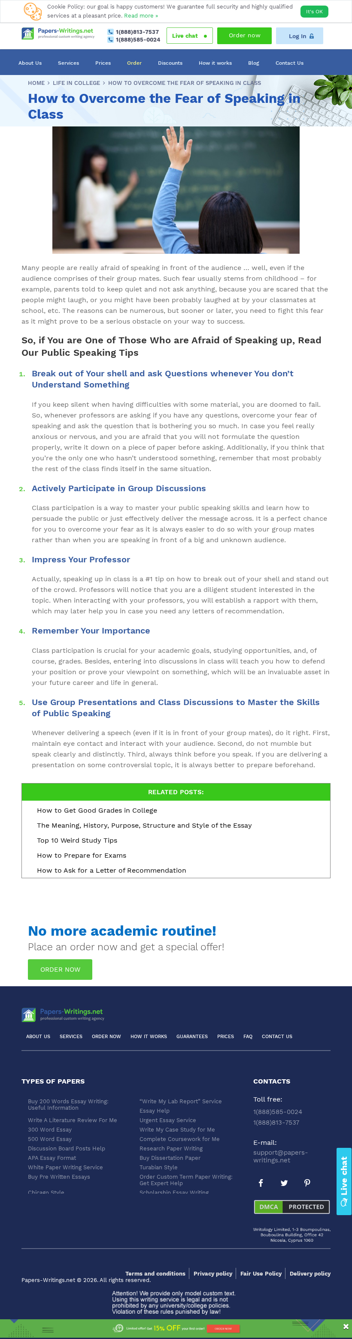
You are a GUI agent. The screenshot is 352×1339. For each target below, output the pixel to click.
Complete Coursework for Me (180, 1139)
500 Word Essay (50, 1139)
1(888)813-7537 (137, 32)
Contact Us (289, 63)
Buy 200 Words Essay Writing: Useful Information (68, 1104)
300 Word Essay (50, 1129)
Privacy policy (213, 1273)
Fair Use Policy (261, 1273)
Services (68, 63)
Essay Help (155, 1111)
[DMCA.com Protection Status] (292, 1213)
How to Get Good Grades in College (97, 810)
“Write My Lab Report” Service (181, 1101)
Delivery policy (310, 1273)
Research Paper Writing (171, 1148)
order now (60, 969)
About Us (30, 63)
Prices (103, 63)
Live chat (186, 36)
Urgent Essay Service (168, 1120)
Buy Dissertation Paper (170, 1158)
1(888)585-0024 (138, 39)
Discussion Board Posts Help (66, 1148)
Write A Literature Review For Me (72, 1120)
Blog (253, 63)
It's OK (314, 12)
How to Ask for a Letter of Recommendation (111, 870)
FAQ (247, 1036)
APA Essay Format (52, 1158)
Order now (245, 35)
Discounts (170, 63)
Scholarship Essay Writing (174, 1192)
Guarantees (192, 1036)
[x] (176, 1329)
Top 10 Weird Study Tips (77, 840)
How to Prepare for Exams (81, 855)
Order (134, 63)
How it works (215, 63)
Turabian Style (159, 1167)
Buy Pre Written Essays (59, 1177)
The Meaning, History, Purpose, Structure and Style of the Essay (144, 825)
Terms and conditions (155, 1273)
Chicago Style (46, 1192)
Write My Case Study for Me (177, 1129)
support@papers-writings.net (280, 1156)
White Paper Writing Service (65, 1167)
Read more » (141, 15)
